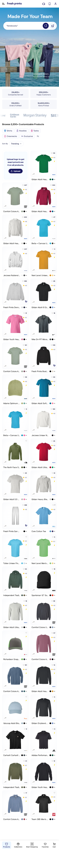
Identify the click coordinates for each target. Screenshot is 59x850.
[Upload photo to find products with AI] (53, 26)
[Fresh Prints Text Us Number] (49, 3)
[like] (26, 440)
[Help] (43, 3)
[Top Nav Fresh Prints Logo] (14, 3)
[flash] (54, 161)
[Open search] (46, 26)
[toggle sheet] (38, 136)
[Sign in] (55, 3)
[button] (23, 26)
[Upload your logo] (15, 166)
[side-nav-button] (3, 4)
